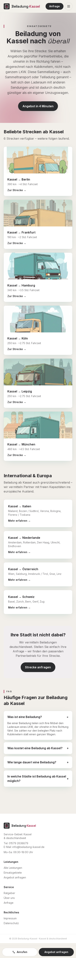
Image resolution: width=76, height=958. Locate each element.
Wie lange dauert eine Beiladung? (38, 762)
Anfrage (54, 6)
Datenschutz (11, 923)
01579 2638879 (18, 843)
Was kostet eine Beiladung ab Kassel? (38, 748)
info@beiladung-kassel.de (28, 846)
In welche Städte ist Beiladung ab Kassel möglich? (38, 779)
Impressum (10, 918)
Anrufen (22, 952)
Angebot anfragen (15, 877)
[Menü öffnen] (68, 6)
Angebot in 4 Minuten (38, 106)
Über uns (9, 897)
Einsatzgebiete (13, 872)
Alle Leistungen (13, 867)
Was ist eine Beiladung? (38, 717)
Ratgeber (9, 893)
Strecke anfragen (38, 667)
